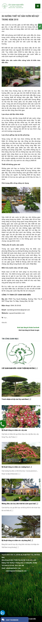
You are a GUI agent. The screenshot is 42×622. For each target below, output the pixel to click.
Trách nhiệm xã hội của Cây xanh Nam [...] (16, 399)
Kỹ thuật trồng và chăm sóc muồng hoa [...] (17, 467)
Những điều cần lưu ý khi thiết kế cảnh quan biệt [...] (20, 504)
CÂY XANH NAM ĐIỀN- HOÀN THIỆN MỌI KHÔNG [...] (19, 368)
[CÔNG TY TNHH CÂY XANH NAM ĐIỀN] (13, 6)
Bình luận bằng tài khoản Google (29, 330)
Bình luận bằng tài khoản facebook (28, 327)
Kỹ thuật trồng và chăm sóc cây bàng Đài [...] (17, 540)
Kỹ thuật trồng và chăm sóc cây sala (14, 430)
